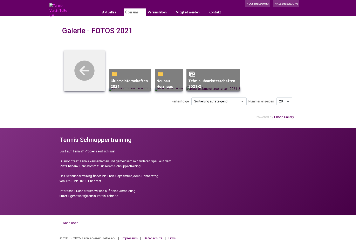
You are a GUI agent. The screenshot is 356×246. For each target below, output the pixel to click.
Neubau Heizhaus (165, 84)
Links (172, 238)
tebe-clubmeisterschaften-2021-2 (212, 84)
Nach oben (70, 223)
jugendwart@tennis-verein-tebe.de (93, 196)
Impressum (130, 238)
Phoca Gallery (284, 117)
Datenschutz (153, 238)
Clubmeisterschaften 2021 (129, 84)
